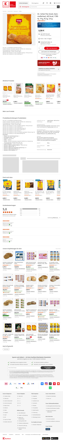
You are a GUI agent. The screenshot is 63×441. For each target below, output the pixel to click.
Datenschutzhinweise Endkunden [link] (51, 411)
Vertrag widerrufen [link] (22, 420)
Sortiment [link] (35, 403)
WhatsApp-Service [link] (36, 417)
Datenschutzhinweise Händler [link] (53, 408)
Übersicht (21, 396)
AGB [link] (22, 434)
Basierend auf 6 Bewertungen (9, 214)
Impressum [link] (5, 434)
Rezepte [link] (34, 405)
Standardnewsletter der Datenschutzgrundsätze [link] (21, 371)
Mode (5, 410)
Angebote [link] (35, 396)
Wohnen (6, 407)
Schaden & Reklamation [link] (23, 423)
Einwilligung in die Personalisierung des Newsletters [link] (26, 375)
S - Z (19, 405)
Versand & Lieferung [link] (23, 425)
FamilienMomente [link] (36, 414)
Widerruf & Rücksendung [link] (21, 418)
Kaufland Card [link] (36, 400)
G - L (19, 400)
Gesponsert (57, 248)
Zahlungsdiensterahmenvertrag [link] (53, 406)
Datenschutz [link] (17, 434)
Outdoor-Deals (7, 396)
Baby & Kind (6, 405)
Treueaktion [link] (35, 407)
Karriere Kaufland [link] (51, 419)
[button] (30, 209)
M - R (20, 403)
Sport (5, 414)
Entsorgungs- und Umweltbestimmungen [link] (33, 434)
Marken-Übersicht (8, 421)
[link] (35, 3)
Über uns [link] (49, 398)
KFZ (5, 417)
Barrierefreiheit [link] (45, 434)
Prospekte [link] (35, 398)
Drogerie (6, 412)
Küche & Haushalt (8, 403)
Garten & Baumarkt (8, 400)
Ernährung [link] (35, 412)
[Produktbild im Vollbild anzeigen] (19, 29)
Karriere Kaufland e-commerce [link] (53, 421)
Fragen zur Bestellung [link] (23, 415)
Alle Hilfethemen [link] (22, 413)
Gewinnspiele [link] (36, 410)
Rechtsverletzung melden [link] (22, 428)
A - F (19, 398)
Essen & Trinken (7, 419)
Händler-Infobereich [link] (37, 424)
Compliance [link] (11, 434)
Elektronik (6, 398)
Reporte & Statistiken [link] (51, 396)
